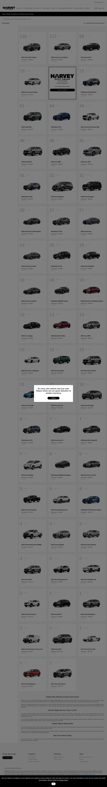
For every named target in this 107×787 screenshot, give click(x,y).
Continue (53, 398)
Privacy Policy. (63, 780)
